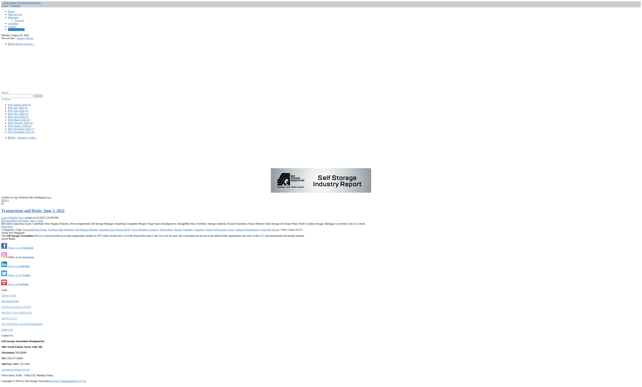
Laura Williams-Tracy (12, 217)
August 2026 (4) (22, 104)
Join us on (18, 266)
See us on (18, 284)
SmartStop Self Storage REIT (114, 229)
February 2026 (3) (23, 123)
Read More (7, 226)
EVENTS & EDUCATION (16, 307)
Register (16, 5)
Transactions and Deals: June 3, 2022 (33, 210)
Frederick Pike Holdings (61, 229)
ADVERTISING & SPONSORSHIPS (22, 324)
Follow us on (20, 247)
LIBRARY (7, 329)
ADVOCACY (9, 318)
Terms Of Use (78, 381)
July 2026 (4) (21, 107)
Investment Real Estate (35, 229)
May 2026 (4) (21, 113)
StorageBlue (166, 229)
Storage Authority (183, 229)
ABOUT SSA (9, 295)
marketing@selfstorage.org (15, 369)
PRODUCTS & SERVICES (16, 312)
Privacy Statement (61, 381)
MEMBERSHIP (10, 301)
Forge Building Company (145, 229)
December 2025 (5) (24, 129)
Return (47, 197)
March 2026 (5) (22, 120)
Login (4, 5)
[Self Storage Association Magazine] (21, 2)
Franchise (199, 229)
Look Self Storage (269, 229)
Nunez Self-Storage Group (220, 229)
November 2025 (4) (24, 132)
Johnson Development (247, 229)
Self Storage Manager (86, 229)
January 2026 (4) (22, 126)
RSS (10, 104)
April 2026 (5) (21, 116)
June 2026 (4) (21, 110)
